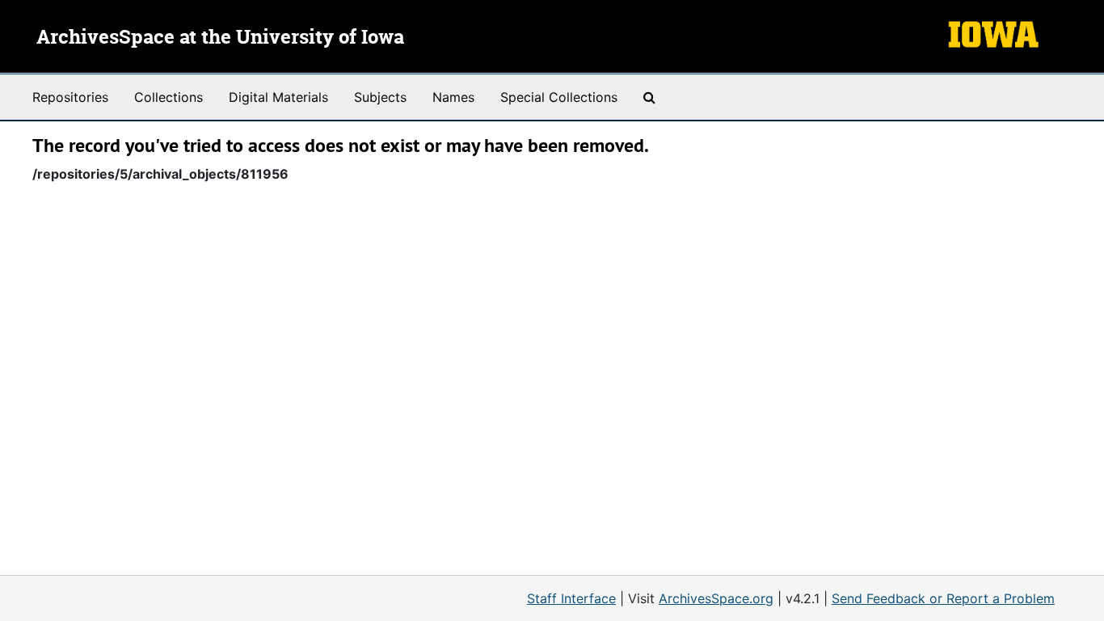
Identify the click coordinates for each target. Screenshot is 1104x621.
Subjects (380, 97)
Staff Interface (571, 598)
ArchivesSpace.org (716, 598)
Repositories (70, 97)
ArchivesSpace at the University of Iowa (220, 38)
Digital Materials (278, 97)
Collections (168, 97)
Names (453, 97)
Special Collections (558, 97)
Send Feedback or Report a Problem (943, 598)
